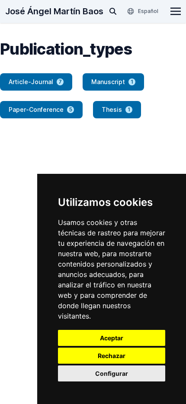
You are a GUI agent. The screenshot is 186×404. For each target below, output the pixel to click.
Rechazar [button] (111, 355)
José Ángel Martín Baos (54, 11)
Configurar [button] (111, 373)
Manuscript (112, 81)
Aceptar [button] (111, 338)
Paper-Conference (40, 109)
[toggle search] (113, 11)
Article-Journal (35, 81)
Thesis (116, 109)
